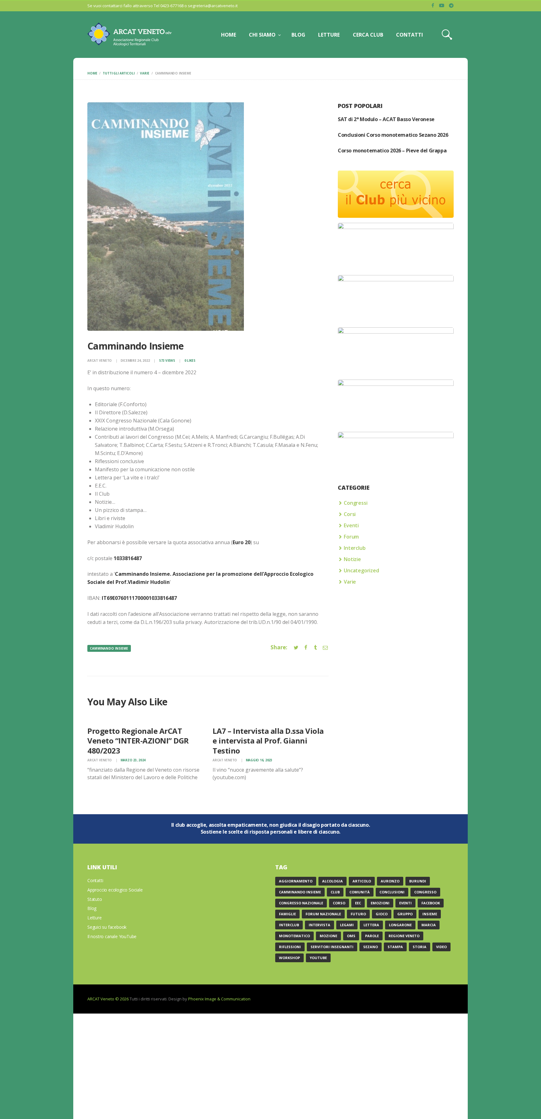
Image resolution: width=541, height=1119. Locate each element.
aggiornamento (295, 881)
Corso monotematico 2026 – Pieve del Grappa (392, 150)
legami (347, 924)
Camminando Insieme (109, 648)
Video (441, 946)
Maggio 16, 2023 (259, 760)
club (335, 892)
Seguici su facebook (106, 927)
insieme (429, 914)
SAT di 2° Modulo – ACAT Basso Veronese (386, 119)
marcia (428, 924)
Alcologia (332, 881)
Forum (351, 536)
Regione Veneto (404, 935)
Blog (91, 908)
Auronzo (390, 881)
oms (351, 935)
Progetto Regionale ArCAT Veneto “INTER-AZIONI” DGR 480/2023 (138, 740)
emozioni (380, 903)
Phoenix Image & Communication (219, 999)
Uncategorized (361, 570)
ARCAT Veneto (100, 360)
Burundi (417, 881)
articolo (362, 881)
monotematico (294, 935)
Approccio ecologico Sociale (115, 890)
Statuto (94, 899)
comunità (359, 892)
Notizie (352, 559)
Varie (144, 73)
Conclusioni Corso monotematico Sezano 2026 (393, 134)
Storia (419, 946)
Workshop (289, 957)
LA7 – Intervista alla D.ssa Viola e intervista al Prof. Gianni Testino (268, 740)
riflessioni (290, 946)
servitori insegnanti (332, 946)
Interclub (354, 547)
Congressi (355, 502)
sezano (370, 946)
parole (372, 935)
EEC (358, 903)
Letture (94, 918)
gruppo (405, 914)
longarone (400, 924)
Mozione (328, 935)
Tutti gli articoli (118, 73)
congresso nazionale (301, 903)
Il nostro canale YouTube (112, 936)
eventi (405, 903)
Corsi (350, 514)
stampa (395, 946)
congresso (425, 892)
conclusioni (391, 892)
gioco (382, 914)
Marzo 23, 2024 (133, 760)
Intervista (319, 924)
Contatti (95, 880)
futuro (358, 914)
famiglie (287, 914)
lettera (371, 924)
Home (92, 73)
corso (339, 903)
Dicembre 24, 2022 (135, 360)
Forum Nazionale (323, 914)
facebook (430, 903)
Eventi (351, 525)
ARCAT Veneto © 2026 (108, 999)
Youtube (318, 957)
